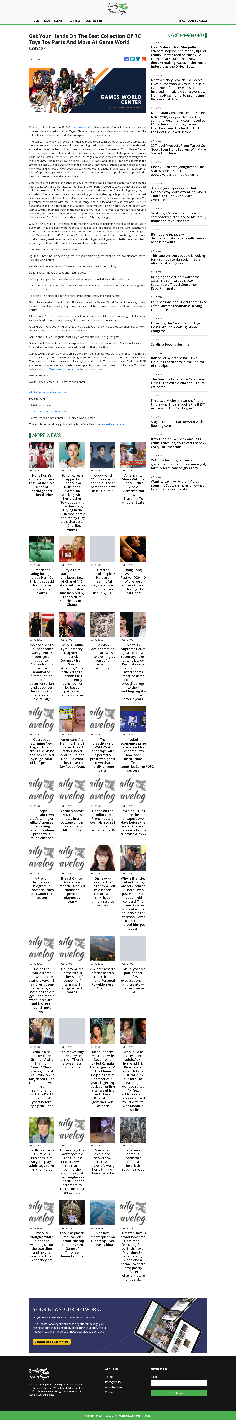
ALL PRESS (74, 20)
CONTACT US (93, 20)
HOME (35, 20)
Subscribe (179, 1393)
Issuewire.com (81, 127)
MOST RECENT (53, 20)
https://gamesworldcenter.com (47, 411)
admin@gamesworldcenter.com (47, 392)
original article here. (113, 424)
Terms (109, 1377)
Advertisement (114, 1387)
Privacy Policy (113, 1382)
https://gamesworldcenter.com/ (61, 369)
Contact (109, 1392)
